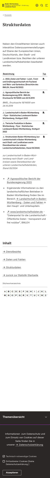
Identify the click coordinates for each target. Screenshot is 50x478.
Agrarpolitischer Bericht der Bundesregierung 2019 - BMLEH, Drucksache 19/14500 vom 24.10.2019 (19, 95)
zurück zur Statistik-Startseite (22, 275)
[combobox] (37, 5)
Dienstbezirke (13, 251)
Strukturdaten (13, 267)
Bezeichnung (8, 74)
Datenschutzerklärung (31, 444)
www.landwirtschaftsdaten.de (26, 211)
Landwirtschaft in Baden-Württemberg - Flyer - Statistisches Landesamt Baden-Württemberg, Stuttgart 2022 (21, 115)
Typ (44, 74)
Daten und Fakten (15, 259)
